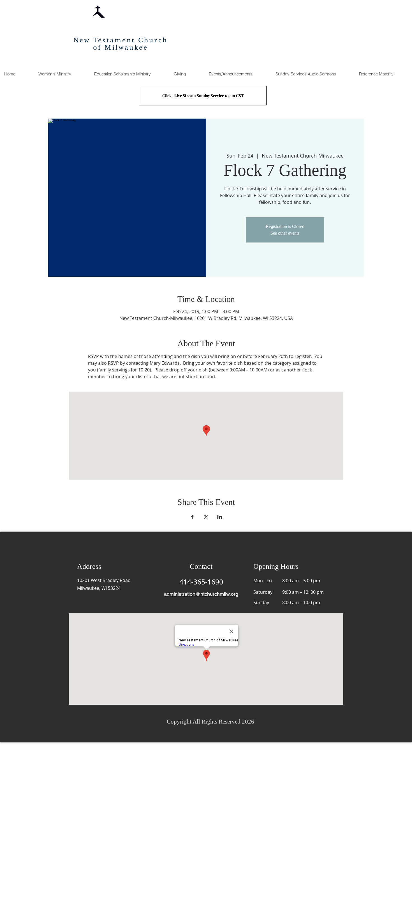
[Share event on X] (206, 517)
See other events (284, 233)
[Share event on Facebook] (192, 517)
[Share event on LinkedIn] (220, 517)
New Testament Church (120, 40)
